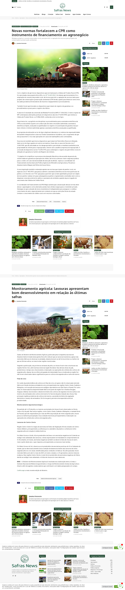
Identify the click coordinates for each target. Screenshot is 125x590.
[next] (112, 1)
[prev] (109, 1)
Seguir (106, 57)
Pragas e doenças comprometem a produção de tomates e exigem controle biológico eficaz (99, 103)
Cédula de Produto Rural (42, 201)
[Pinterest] (111, 43)
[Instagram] (107, 7)
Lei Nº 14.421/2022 (50, 95)
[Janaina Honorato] (13, 43)
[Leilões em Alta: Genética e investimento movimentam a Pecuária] (86, 113)
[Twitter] (107, 43)
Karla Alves (85, 90)
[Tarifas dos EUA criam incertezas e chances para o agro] (103, 242)
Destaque (35, 26)
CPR (50, 201)
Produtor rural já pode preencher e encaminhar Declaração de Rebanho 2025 (98, 94)
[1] (120, 586)
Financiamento (57, 201)
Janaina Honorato (21, 43)
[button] (111, 7)
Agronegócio (22, 18)
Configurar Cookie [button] (107, 586)
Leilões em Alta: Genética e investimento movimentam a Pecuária (35, 1)
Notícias (17, 18)
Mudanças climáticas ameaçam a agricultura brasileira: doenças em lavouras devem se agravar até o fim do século (94, 86)
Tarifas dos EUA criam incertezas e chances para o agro (103, 253)
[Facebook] (104, 7)
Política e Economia (26, 26)
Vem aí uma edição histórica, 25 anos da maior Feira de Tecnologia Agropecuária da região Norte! (54, 570)
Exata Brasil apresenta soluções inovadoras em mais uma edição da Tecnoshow (53, 579)
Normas (64, 201)
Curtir (106, 53)
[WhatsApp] (99, 43)
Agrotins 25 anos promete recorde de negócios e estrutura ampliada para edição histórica (54, 562)
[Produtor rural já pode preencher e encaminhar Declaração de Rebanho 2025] (86, 94)
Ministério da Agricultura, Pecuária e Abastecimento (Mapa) (33, 205)
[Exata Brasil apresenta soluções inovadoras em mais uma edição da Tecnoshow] (42, 579)
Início (13, 18)
